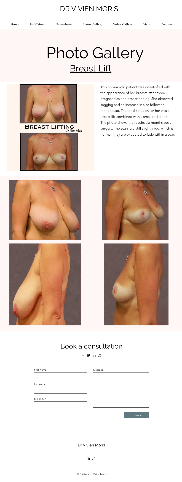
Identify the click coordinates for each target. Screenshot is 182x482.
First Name (40, 369)
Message (98, 369)
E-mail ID (39, 398)
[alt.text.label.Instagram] (88, 459)
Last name (40, 384)
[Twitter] (88, 355)
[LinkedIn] (94, 355)
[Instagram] (99, 355)
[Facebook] (83, 355)
